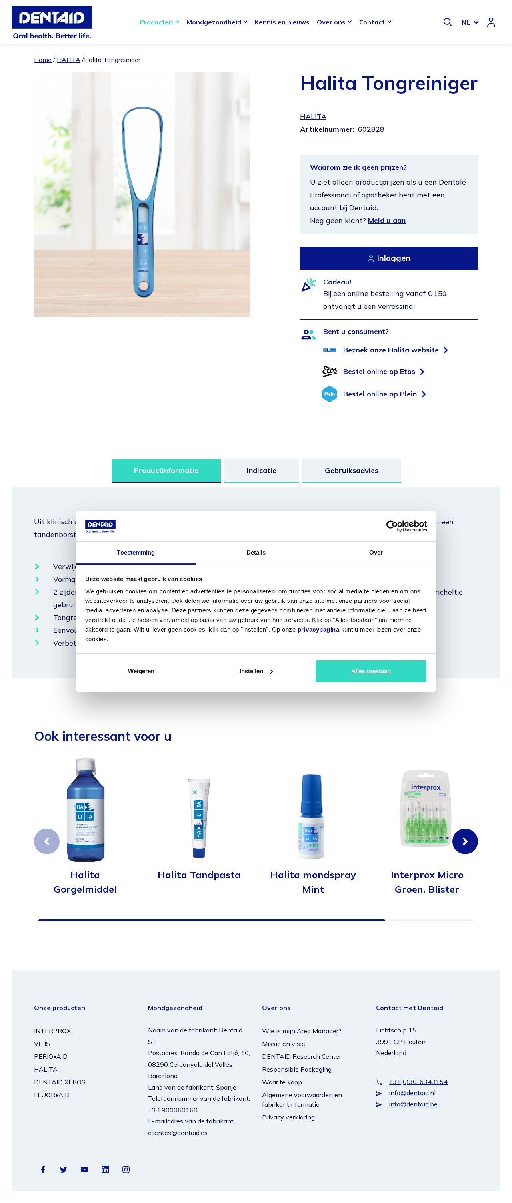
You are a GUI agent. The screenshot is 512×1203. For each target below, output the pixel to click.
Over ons (331, 22)
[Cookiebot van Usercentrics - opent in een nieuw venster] (392, 526)
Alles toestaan (371, 671)
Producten (156, 22)
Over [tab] (376, 552)
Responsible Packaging (297, 1069)
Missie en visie (283, 1044)
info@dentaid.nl (412, 1093)
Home (43, 60)
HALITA (68, 60)
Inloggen (393, 258)
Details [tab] (256, 552)
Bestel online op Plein (380, 393)
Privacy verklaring (288, 1117)
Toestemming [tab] (136, 552)
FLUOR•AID (52, 1095)
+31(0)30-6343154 (418, 1082)
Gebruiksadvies (351, 470)
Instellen (251, 671)
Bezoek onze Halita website (391, 349)
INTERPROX (52, 1031)
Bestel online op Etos (379, 371)
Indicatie (261, 470)
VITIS (42, 1044)
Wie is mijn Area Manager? (302, 1031)
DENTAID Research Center (301, 1056)
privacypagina (319, 629)
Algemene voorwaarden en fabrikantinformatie (302, 1099)
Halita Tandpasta (199, 875)
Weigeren (141, 671)
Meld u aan (387, 220)
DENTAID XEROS (60, 1082)
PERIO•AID (51, 1056)
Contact (372, 22)
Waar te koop (282, 1082)
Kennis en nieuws (282, 22)
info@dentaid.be (413, 1104)
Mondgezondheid (214, 22)
